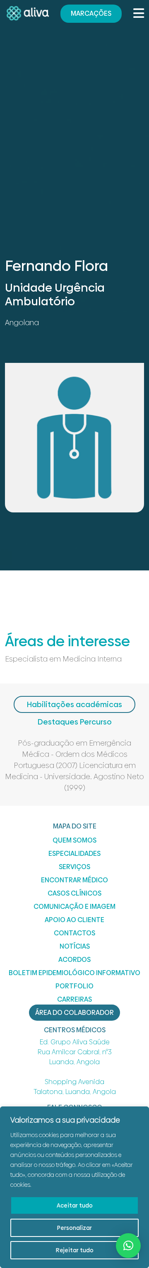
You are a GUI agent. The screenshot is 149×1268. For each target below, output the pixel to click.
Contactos (74, 933)
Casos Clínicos (74, 893)
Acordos (74, 959)
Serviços (74, 867)
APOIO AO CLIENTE (74, 920)
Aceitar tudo (75, 1205)
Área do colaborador (74, 1012)
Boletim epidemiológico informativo (74, 973)
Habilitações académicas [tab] (74, 704)
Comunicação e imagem (74, 906)
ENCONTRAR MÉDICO (74, 880)
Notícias (75, 946)
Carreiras (74, 999)
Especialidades (74, 853)
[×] (128, 1245)
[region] (74, 1187)
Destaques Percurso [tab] (75, 722)
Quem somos (74, 840)
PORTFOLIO (74, 986)
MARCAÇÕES (91, 13)
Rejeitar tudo (75, 1250)
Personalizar (74, 1228)
